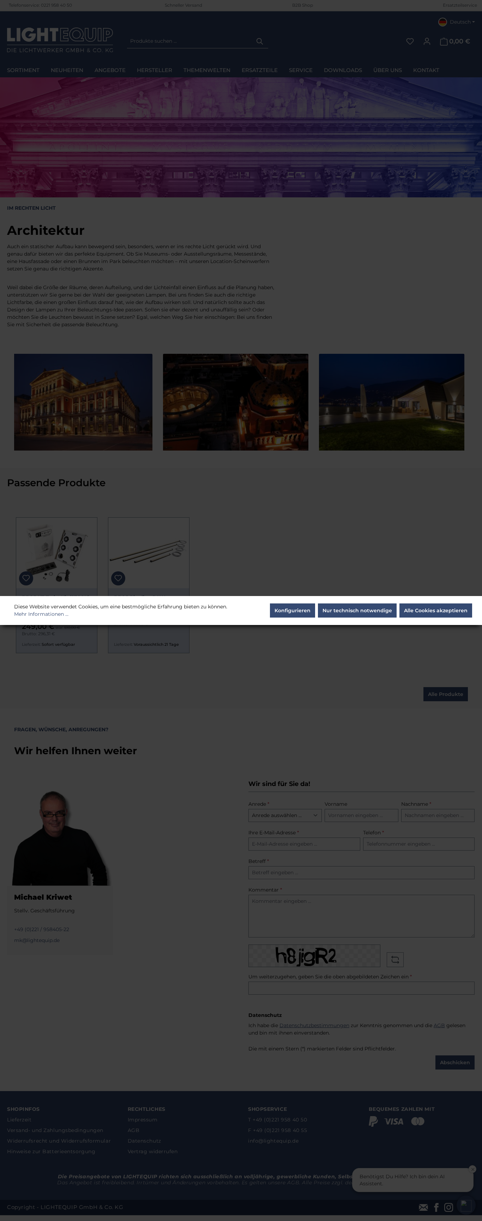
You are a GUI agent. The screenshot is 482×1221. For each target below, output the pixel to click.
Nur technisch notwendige (357, 610)
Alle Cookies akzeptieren (436, 610)
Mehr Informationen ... (41, 614)
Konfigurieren (293, 610)
